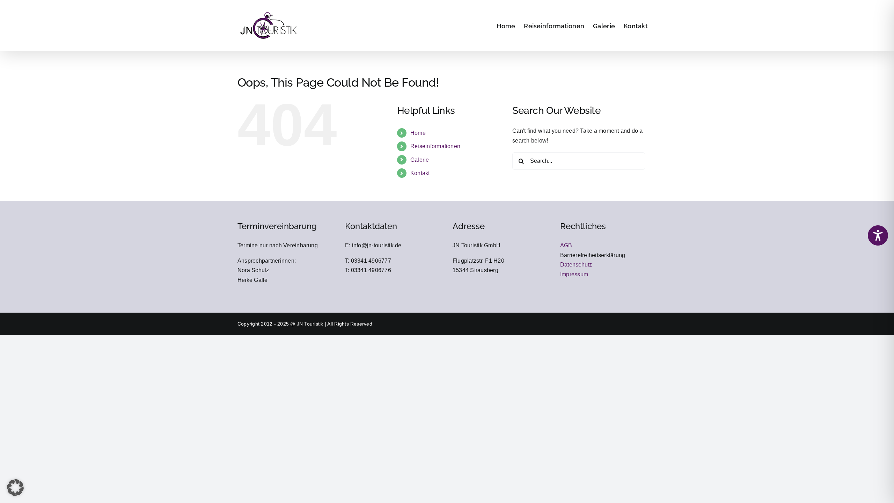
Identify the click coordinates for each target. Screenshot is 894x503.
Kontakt (420, 173)
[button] (15, 487)
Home (418, 133)
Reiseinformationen (435, 146)
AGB (566, 245)
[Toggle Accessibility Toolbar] (878, 235)
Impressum (574, 274)
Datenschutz (576, 265)
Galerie (419, 160)
